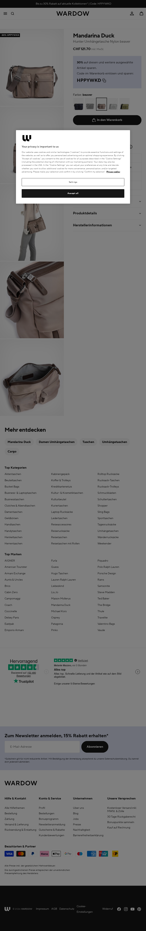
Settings (73, 181)
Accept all (73, 193)
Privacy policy (113, 171)
